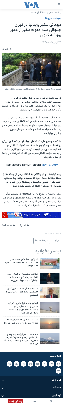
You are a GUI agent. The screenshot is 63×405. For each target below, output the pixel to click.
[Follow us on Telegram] (51, 364)
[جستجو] (51, 401)
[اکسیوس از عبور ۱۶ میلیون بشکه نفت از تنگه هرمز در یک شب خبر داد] (49, 323)
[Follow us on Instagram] (30, 364)
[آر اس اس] (16, 364)
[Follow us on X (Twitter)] (44, 364)
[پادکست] (9, 364)
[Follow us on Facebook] (58, 364)
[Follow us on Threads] (23, 364)
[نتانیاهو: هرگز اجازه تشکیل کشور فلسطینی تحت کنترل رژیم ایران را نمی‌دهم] (49, 292)
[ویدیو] (34, 401)
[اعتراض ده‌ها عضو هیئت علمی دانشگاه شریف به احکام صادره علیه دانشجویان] (49, 263)
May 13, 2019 (50, 165)
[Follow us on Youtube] (37, 364)
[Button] (7, 49)
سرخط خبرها (53, 18)
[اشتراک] (58, 370)
